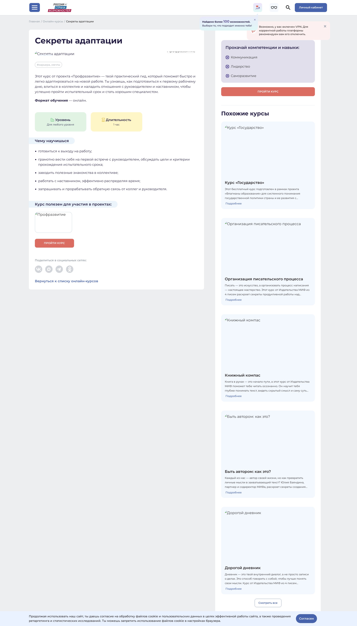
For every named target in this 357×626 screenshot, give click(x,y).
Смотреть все (268, 602)
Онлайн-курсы (54, 21)
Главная (35, 21)
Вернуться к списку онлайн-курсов (66, 281)
